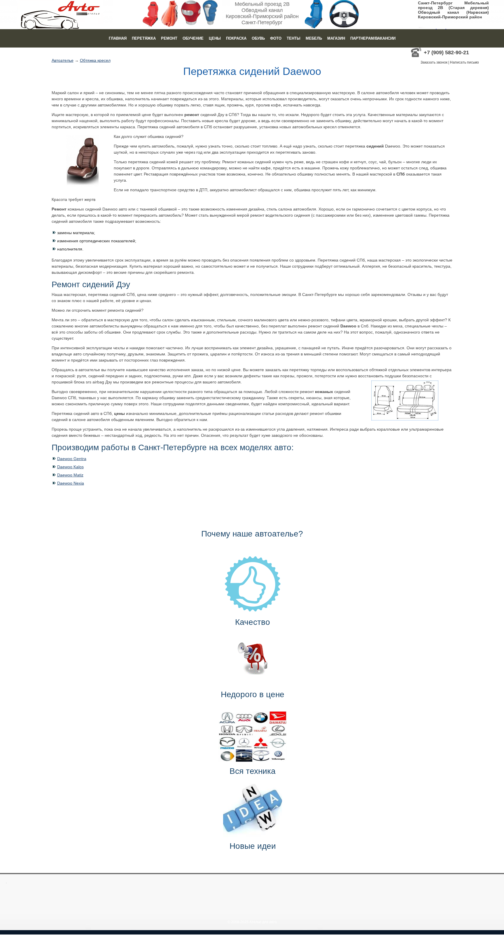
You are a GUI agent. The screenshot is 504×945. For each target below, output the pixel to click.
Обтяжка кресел (95, 60)
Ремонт (169, 38)
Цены (215, 38)
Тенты (293, 38)
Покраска (236, 38)
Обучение (193, 38)
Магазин (336, 38)
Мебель (314, 38)
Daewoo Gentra (71, 458)
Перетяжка (144, 38)
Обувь (258, 38)
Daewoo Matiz (70, 475)
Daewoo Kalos (70, 466)
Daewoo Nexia (70, 483)
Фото (275, 38)
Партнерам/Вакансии (373, 38)
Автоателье (63, 60)
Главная (118, 38)
